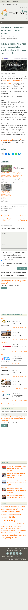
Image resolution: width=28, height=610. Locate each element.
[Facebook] (18, 7)
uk (20, 538)
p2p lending (18, 528)
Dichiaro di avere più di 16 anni (10, 285)
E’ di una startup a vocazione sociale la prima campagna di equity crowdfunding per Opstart (6, 194)
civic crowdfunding (21, 506)
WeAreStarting (11, 540)
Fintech (3, 524)
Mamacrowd (5, 528)
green (10, 524)
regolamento (14, 532)
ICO (12, 523)
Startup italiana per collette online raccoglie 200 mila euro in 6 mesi (22, 217)
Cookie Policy (17, 550)
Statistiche (14, 4)
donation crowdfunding (7, 514)
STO (18, 537)
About (3, 556)
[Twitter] (22, 7)
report (2, 535)
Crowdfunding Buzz (7, 36)
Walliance (6, 540)
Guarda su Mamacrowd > (20, 327)
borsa (16, 506)
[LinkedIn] (24, 7)
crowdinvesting (23, 511)
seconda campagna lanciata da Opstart (12, 80)
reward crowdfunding (12, 535)
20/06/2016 (18, 36)
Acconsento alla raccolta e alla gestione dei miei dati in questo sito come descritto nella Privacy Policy (13, 281)
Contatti (9, 1)
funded (6, 523)
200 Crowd (3, 506)
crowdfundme (15, 512)
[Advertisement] (14, 444)
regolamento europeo (22, 532)
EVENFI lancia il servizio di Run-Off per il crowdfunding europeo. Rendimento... (16, 475)
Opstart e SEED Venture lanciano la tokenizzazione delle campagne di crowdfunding (18, 175)
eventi (16, 520)
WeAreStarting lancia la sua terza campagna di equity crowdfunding (6, 217)
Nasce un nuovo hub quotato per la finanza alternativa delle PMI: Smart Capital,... (16, 483)
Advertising (3, 1)
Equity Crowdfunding (7, 38)
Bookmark (5, 210)
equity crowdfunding (8, 206)
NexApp (9, 83)
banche (6, 506)
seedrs (21, 535)
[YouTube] (20, 7)
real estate (9, 532)
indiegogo (15, 523)
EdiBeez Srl (14, 548)
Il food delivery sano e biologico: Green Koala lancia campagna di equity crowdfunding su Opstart (6, 175)
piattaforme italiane (6, 530)
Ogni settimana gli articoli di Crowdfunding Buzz (13, 275)
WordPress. (24, 559)
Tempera (17, 559)
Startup (15, 38)
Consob (2, 509)
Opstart (15, 206)
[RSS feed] (26, 7)
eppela (15, 514)
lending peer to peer (15, 526)
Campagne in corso (17, 1)
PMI (12, 530)
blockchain (12, 506)
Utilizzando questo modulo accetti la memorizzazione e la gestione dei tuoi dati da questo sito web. (14, 257)
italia (19, 523)
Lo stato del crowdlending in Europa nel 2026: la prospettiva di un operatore (16, 468)
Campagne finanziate (6, 4)
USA (21, 537)
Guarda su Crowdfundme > (19, 351)
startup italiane (8, 208)
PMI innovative (16, 530)
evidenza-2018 (21, 520)
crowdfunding (8, 509)
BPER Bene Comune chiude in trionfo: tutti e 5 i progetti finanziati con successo (16, 490)
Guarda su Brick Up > (21, 388)
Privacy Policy (10, 550)
